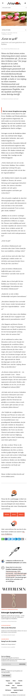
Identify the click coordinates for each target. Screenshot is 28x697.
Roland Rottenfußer (12, 621)
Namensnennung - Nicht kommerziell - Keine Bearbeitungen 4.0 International (16, 573)
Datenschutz (14, 687)
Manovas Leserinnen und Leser (10, 98)
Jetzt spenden (6, 675)
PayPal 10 (21, 514)
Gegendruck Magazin (18, 690)
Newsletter (17, 683)
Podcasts (20, 680)
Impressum (19, 685)
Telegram (8, 680)
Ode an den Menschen (8, 628)
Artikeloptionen (6, 30)
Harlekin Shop (14, 692)
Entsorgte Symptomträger (12, 612)
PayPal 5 (14, 514)
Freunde (7, 685)
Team (13, 685)
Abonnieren (22, 664)
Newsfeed (10, 683)
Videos (14, 680)
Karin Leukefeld (11, 647)
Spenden (7, 514)
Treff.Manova (8, 690)
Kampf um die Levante (8, 641)
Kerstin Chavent (11, 635)
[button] (2, 539)
